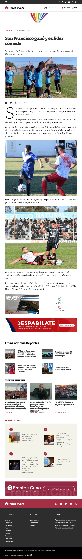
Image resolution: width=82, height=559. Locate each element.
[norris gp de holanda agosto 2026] (10, 354)
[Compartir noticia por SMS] (21, 103)
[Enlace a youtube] (69, 2)
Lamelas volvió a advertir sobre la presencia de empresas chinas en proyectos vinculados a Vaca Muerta (64, 439)
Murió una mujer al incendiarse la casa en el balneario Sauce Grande (29, 437)
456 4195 (65, 525)
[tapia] (47, 368)
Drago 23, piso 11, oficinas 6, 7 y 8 (66, 528)
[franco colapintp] (47, 354)
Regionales (8, 522)
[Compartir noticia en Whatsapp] (16, 102)
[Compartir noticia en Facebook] (6, 103)
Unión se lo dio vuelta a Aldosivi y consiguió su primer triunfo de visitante (27, 368)
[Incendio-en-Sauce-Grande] (14, 437)
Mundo (58, 412)
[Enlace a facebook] (62, 2)
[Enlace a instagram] (72, 2)
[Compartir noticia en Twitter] (11, 103)
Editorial (7, 533)
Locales (7, 520)
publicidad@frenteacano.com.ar (66, 520)
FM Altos (32, 525)
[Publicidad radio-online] (22, 304)
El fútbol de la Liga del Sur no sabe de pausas (63, 462)
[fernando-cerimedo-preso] (41, 391)
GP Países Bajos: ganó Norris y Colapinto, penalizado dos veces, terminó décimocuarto (27, 354)
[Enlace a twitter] (66, 2)
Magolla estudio (22, 555)
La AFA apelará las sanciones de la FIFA (63, 368)
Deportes (9, 30)
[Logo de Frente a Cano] (15, 7)
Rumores (8, 536)
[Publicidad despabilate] (41, 325)
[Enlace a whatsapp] (59, 2)
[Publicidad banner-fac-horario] (41, 488)
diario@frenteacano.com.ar (64, 522)
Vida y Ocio (8, 538)
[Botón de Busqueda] (76, 2)
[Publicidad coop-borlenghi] (41, 20)
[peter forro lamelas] (49, 440)
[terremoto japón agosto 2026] (66, 391)
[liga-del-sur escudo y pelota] (49, 462)
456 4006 (72, 525)
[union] (10, 368)
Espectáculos (9, 541)
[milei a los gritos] (14, 465)
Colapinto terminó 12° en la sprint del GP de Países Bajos (63, 354)
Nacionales (35, 412)
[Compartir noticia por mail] (25, 102)
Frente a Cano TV (35, 522)
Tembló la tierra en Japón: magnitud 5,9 (64, 403)
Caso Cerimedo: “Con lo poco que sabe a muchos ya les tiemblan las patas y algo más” (40, 406)
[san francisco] (41, 77)
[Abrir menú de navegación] (6, 2)
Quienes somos (34, 520)
